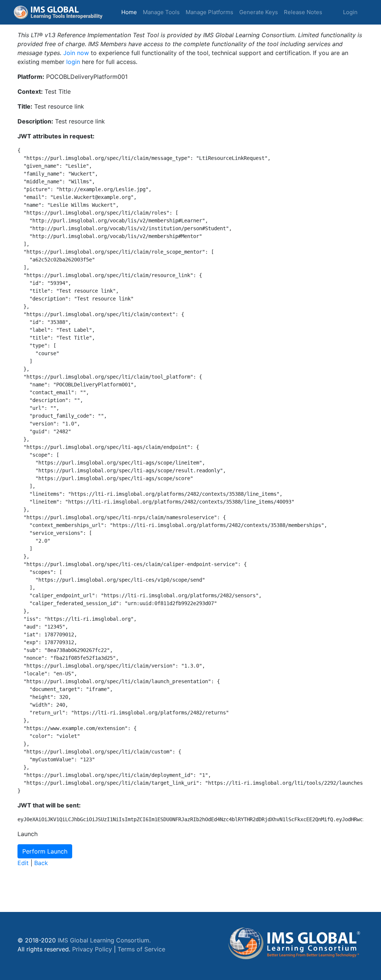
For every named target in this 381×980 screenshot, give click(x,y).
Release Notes (303, 12)
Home (130, 12)
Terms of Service (141, 949)
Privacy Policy (92, 949)
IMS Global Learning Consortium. (104, 940)
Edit (23, 863)
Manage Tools (161, 12)
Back (41, 863)
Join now (76, 53)
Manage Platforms (209, 12)
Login (350, 12)
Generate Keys (258, 12)
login (73, 61)
